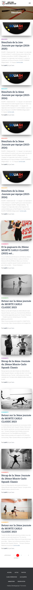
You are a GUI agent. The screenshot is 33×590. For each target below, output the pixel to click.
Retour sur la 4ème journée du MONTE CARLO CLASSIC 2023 (16, 304)
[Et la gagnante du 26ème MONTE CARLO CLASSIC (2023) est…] (16, 231)
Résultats (4, 39)
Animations (11, 581)
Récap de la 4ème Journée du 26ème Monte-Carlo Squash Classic (15, 364)
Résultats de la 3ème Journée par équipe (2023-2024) (15, 144)
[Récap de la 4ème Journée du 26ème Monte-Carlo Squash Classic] (16, 345)
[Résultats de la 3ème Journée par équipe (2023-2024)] (16, 128)
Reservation (21, 581)
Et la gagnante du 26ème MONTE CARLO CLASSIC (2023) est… (15, 250)
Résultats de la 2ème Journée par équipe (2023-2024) (15, 194)
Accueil (9, 572)
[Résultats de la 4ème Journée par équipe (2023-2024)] (16, 78)
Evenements (4, 244)
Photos (23, 572)
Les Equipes (23, 577)
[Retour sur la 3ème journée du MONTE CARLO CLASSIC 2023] (16, 399)
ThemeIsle (23, 585)
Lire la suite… (20, 62)
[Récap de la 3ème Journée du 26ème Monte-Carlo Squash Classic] (16, 459)
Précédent (8, 555)
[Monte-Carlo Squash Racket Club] (9, 3)
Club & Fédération (11, 577)
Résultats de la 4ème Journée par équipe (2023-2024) (15, 95)
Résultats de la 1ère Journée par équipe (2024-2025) (15, 45)
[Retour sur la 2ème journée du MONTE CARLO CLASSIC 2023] (16, 509)
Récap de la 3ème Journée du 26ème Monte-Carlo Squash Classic (15, 478)
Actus (16, 572)
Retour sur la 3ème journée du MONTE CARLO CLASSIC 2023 (16, 418)
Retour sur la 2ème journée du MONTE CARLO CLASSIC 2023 (16, 528)
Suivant (16, 558)
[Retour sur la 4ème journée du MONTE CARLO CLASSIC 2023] (16, 285)
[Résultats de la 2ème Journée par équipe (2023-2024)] (16, 177)
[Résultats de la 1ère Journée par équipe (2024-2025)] (16, 29)
